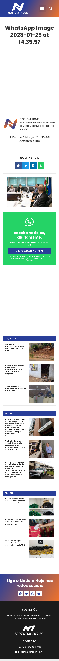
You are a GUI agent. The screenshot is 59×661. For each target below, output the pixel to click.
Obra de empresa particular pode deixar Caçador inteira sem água (15, 347)
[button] (42, 8)
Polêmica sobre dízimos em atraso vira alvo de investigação (15, 522)
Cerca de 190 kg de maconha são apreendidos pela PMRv (15, 543)
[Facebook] (20, 593)
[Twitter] (26, 593)
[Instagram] (32, 593)
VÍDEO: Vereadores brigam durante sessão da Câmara (15, 388)
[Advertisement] (29, 78)
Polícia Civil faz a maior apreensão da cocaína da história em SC (15, 501)
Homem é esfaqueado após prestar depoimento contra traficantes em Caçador (14, 369)
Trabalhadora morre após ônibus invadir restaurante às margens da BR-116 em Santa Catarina (15, 445)
